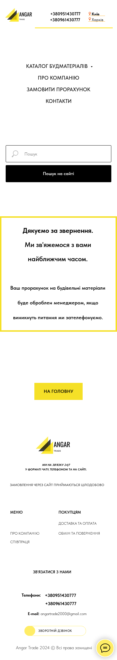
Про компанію (24, 533)
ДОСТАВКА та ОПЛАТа (77, 523)
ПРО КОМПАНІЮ (58, 78)
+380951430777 (65, 13)
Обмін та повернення (79, 533)
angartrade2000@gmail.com (57, 613)
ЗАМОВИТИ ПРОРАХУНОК (58, 89)
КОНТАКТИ (59, 101)
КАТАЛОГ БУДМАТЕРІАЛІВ (57, 66)
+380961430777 (65, 19)
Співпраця (20, 542)
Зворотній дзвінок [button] (55, 631)
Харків (97, 19)
